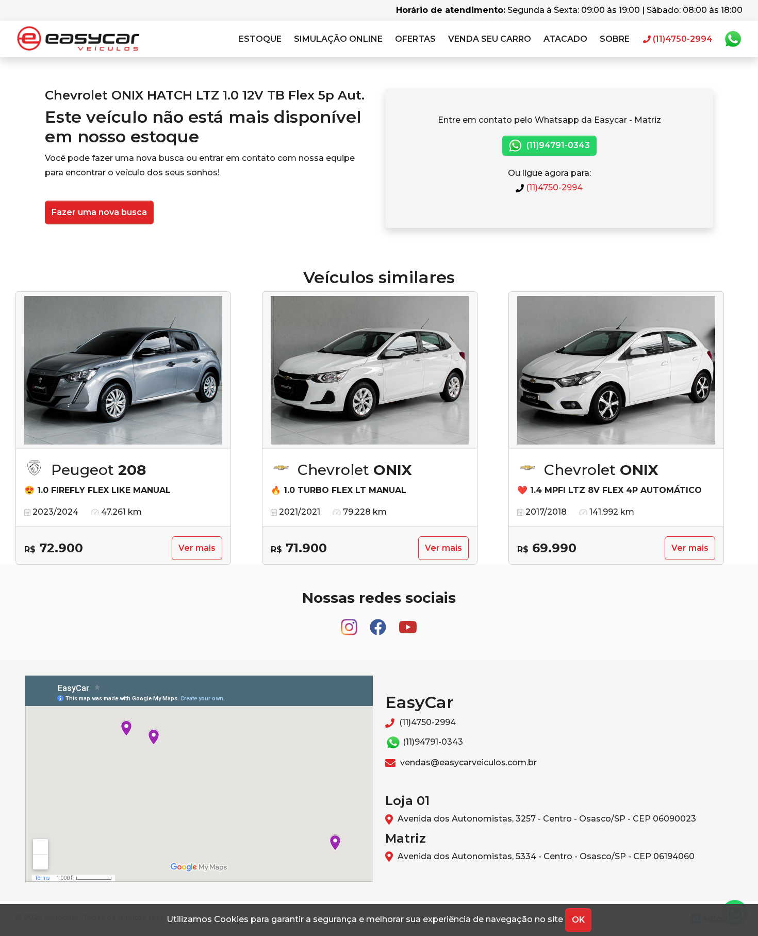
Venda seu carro (489, 39)
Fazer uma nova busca (99, 212)
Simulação (338, 39)
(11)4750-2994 (553, 187)
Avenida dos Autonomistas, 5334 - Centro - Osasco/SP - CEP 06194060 (545, 856)
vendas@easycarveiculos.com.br (467, 762)
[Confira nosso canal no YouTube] (407, 622)
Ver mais (197, 548)
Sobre (615, 39)
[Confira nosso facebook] (379, 622)
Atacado (565, 39)
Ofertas (415, 39)
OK (578, 920)
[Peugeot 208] (123, 370)
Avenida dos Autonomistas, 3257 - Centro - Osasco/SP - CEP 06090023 (546, 819)
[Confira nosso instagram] (350, 622)
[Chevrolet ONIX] (369, 370)
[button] (260, 39)
